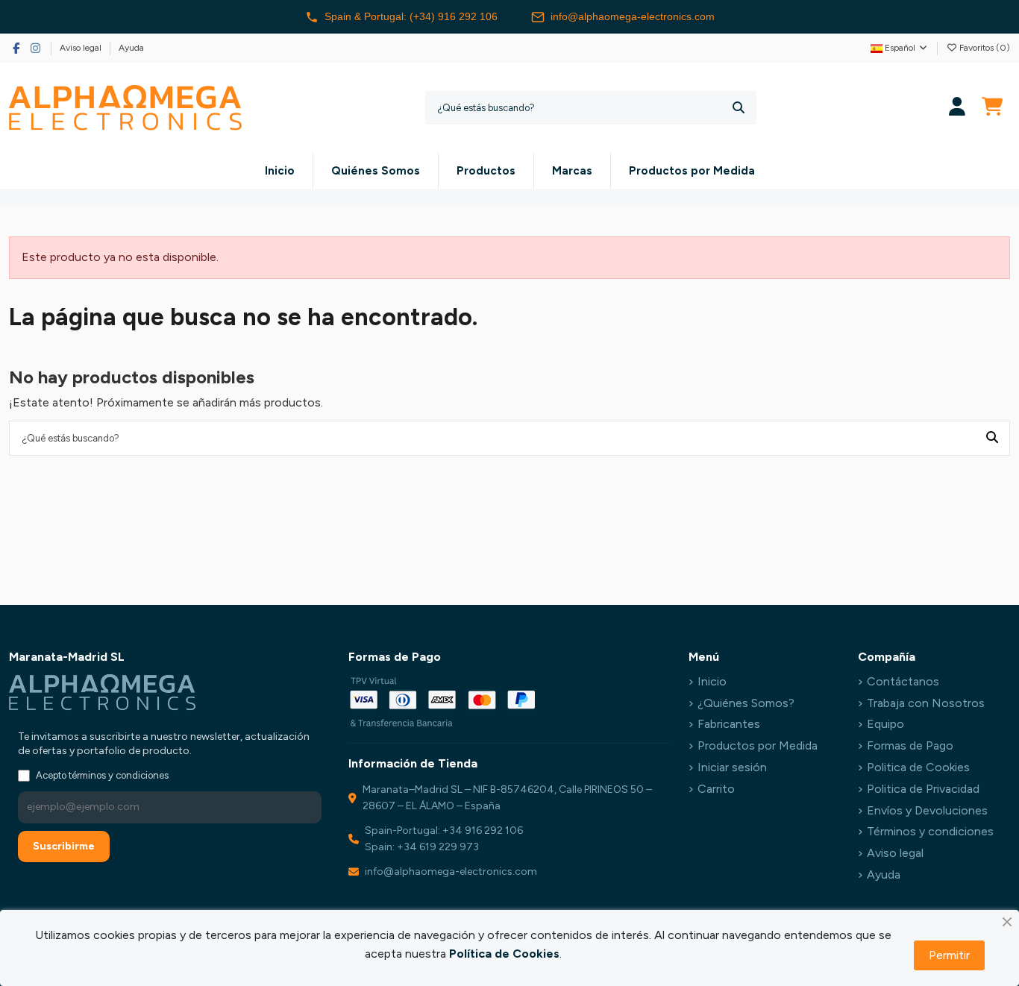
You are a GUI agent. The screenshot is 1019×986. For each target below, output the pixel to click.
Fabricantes (728, 724)
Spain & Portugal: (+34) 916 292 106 (411, 16)
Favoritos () (983, 48)
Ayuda (131, 48)
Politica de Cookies (918, 767)
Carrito (716, 789)
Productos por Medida (757, 745)
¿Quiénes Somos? (745, 703)
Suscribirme (64, 846)
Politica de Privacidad (923, 789)
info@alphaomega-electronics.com (633, 16)
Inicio (712, 681)
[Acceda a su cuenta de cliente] (957, 108)
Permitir (949, 955)
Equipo (885, 724)
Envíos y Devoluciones (927, 810)
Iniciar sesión (732, 767)
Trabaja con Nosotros (926, 703)
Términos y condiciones (930, 831)
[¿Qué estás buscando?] (738, 108)
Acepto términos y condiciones (102, 775)
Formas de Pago (910, 745)
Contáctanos (903, 681)
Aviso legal (82, 48)
